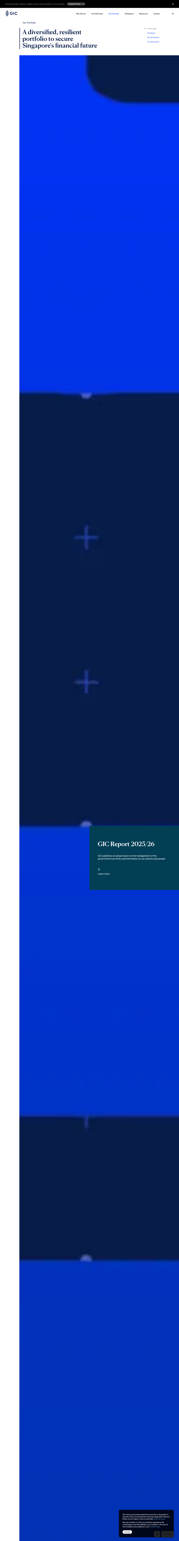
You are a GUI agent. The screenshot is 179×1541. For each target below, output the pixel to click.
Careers (156, 14)
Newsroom (143, 14)
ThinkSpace (129, 14)
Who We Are (81, 14)
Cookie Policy (154, 1527)
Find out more (159, 1519)
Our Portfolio (113, 14)
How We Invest (97, 14)
